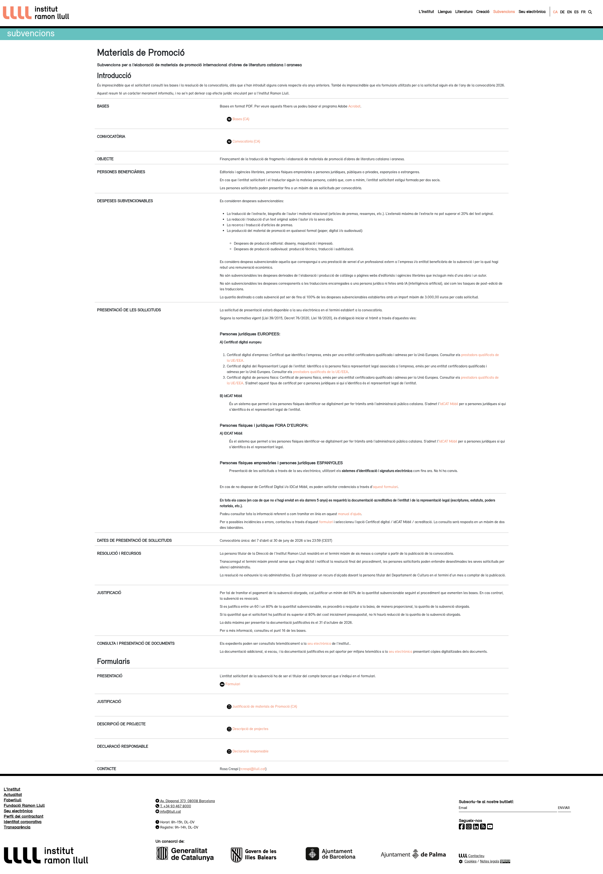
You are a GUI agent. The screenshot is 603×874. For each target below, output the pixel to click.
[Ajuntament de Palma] (413, 853)
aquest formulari (385, 486)
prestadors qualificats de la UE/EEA (320, 371)
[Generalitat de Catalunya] (189, 853)
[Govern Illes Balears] (264, 853)
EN (569, 12)
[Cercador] (590, 12)
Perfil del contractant (23, 816)
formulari (326, 522)
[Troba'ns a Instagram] (469, 826)
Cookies (470, 861)
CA (555, 12)
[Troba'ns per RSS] (483, 826)
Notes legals (489, 861)
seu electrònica (319, 643)
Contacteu (476, 855)
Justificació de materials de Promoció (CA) (264, 706)
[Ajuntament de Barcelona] (338, 853)
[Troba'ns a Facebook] (462, 826)
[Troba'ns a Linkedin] (476, 826)
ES (576, 12)
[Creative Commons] (505, 861)
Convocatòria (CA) (246, 141)
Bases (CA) (240, 119)
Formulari (232, 684)
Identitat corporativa (22, 821)
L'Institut (12, 789)
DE (562, 12)
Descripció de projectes (250, 728)
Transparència (17, 826)
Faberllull (12, 799)
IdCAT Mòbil (449, 404)
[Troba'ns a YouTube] (490, 826)
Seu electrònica (18, 810)
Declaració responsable (250, 751)
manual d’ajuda (349, 514)
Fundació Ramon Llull (24, 805)
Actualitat (13, 794)
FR (583, 12)
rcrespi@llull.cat (252, 769)
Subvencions (31, 33)
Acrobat (354, 106)
